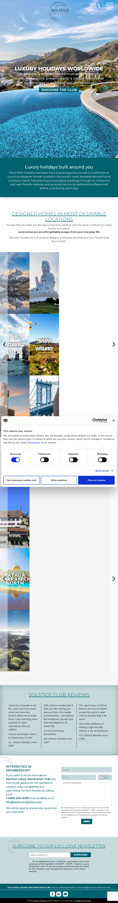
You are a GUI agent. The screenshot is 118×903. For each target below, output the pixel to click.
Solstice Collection (40, 900)
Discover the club (59, 90)
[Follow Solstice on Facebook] (52, 894)
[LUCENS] (15, 517)
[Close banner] (113, 420)
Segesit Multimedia (83, 900)
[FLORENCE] (44, 406)
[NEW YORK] (15, 406)
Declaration (34, 442)
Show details (102, 471)
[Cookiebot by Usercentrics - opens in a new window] (93, 420)
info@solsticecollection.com (24, 801)
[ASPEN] (44, 282)
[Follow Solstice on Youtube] (65, 894)
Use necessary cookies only (21, 480)
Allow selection (59, 480)
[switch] (44, 459)
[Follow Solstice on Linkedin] (59, 894)
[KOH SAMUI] (15, 282)
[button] (4, 344)
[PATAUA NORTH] (15, 640)
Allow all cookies (96, 480)
